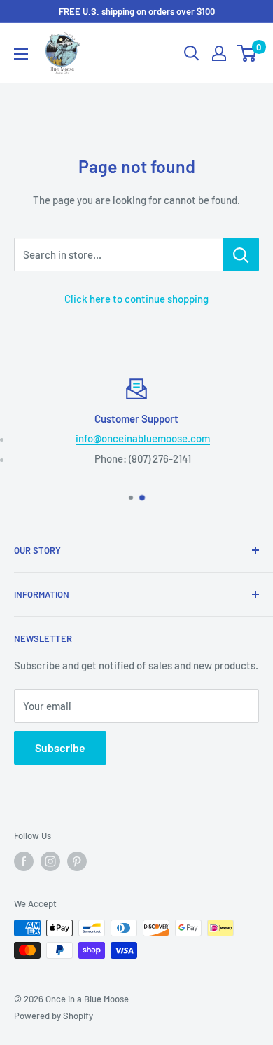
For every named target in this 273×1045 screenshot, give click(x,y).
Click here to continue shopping (136, 298)
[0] (247, 53)
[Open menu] (21, 54)
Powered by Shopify (53, 1015)
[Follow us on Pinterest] (77, 861)
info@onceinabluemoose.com (143, 438)
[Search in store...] (241, 254)
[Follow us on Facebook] (24, 861)
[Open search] (192, 53)
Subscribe (60, 747)
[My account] (219, 53)
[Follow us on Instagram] (50, 861)
